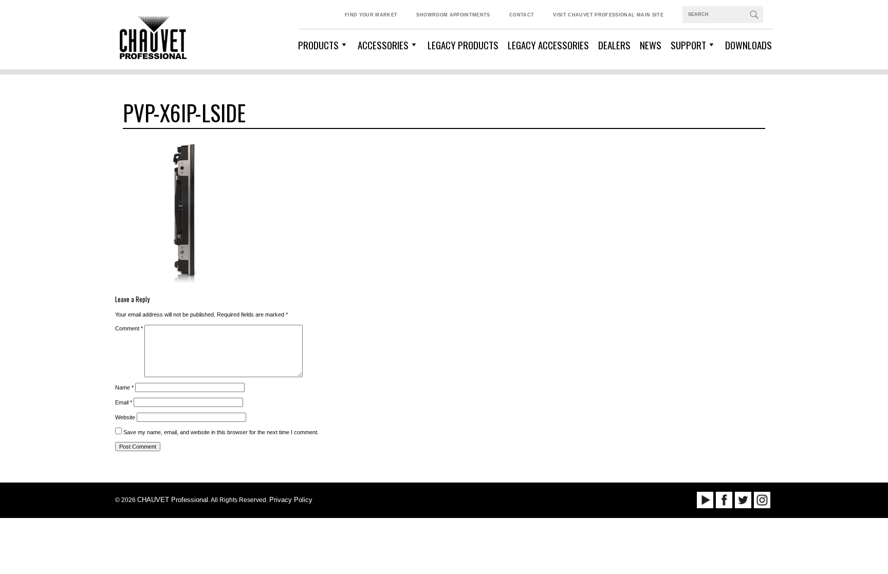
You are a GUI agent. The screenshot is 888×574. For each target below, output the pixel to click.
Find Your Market (371, 14)
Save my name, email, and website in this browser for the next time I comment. (221, 432)
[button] (754, 14)
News (650, 45)
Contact (521, 14)
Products (318, 45)
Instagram (762, 500)
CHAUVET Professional (172, 500)
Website (125, 417)
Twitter (743, 500)
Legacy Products (463, 45)
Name (124, 387)
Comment (129, 328)
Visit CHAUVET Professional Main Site (608, 14)
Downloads (748, 45)
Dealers (614, 45)
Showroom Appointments (453, 14)
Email (123, 402)
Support (688, 45)
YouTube (705, 500)
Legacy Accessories (548, 45)
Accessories (383, 45)
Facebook (724, 500)
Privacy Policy (290, 500)
